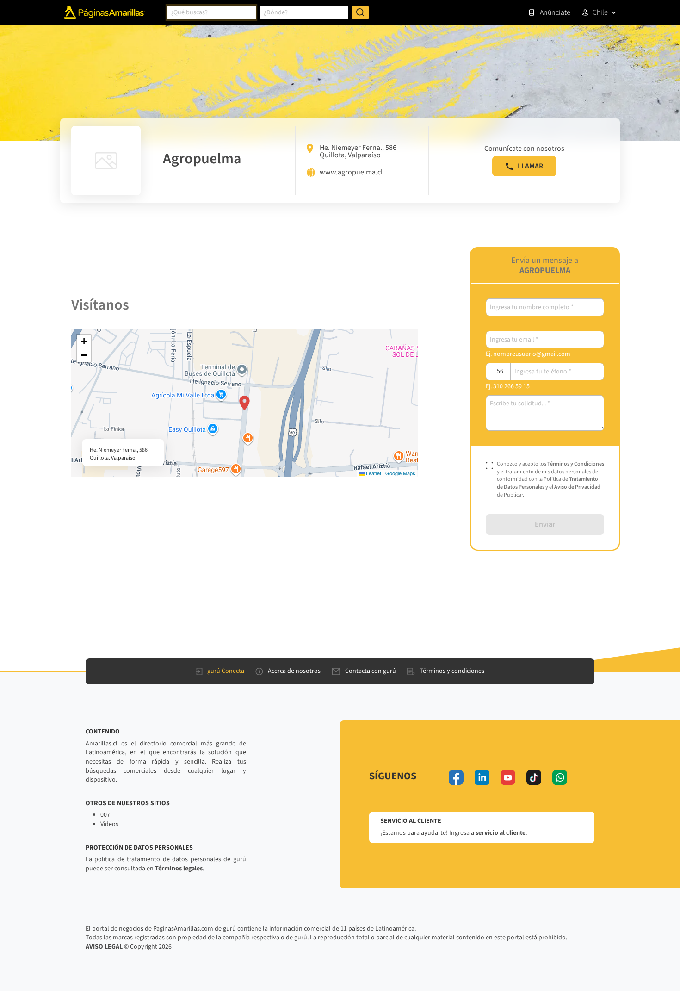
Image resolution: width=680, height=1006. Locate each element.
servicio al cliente (500, 833)
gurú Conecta (225, 671)
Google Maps (400, 473)
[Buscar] (360, 12)
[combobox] (211, 12)
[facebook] (456, 777)
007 (105, 815)
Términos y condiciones (452, 671)
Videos (109, 824)
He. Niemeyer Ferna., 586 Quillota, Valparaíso (358, 151)
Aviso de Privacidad (577, 487)
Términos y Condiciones (575, 464)
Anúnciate (555, 12)
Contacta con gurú (370, 671)
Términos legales (179, 868)
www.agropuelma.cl (351, 172)
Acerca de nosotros (294, 671)
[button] (244, 403)
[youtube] (508, 777)
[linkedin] (482, 777)
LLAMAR (530, 166)
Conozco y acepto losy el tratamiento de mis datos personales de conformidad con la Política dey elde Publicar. (550, 479)
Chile (600, 12)
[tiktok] (533, 777)
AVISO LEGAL (104, 946)
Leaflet (373, 473)
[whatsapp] (559, 777)
